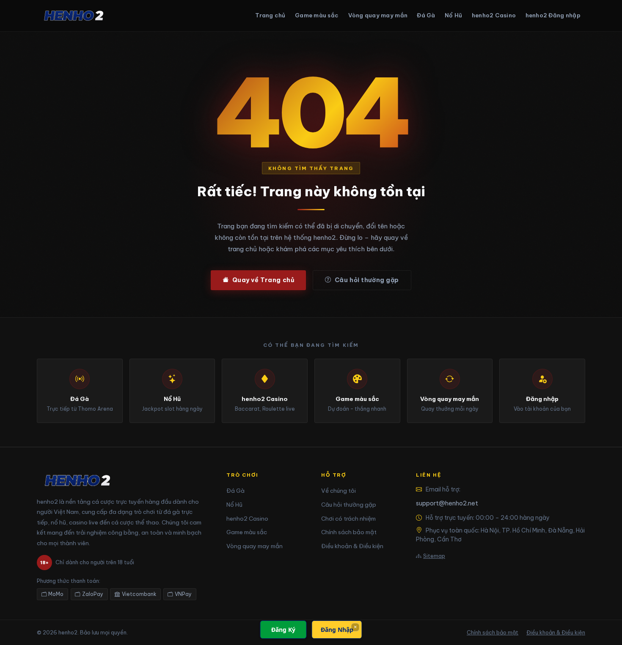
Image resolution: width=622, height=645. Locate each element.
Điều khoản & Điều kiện (352, 546)
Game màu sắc (317, 15)
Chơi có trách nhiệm (348, 518)
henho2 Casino (494, 15)
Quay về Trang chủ (263, 280)
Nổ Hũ (453, 15)
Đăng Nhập (337, 630)
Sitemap (434, 555)
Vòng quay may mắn (377, 15)
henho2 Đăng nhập (553, 15)
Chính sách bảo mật (349, 532)
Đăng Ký (283, 630)
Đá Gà (426, 15)
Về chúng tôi (338, 490)
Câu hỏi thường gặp (367, 280)
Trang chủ (270, 15)
